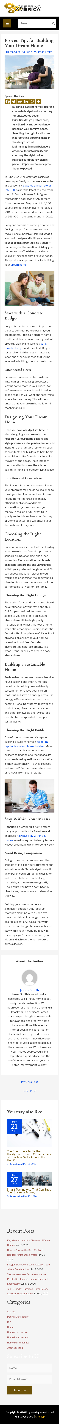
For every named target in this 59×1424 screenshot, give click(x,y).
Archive (11, 1311)
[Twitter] (14, 101)
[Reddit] (20, 101)
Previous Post (29, 1082)
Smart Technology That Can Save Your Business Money (29, 1191)
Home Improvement (18, 1337)
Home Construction (18, 51)
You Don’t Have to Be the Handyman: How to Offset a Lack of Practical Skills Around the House (29, 1156)
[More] (38, 101)
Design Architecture (18, 1316)
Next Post (29, 1091)
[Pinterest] (32, 101)
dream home (19, 264)
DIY (9, 1322)
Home (10, 1327)
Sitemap (40, 1416)
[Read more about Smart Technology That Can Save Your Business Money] (29, 1178)
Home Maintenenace (18, 1342)
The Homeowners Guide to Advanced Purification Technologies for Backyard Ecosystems (27, 1279)
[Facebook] (7, 101)
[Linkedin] (26, 101)
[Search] (53, 23)
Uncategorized (15, 1347)
